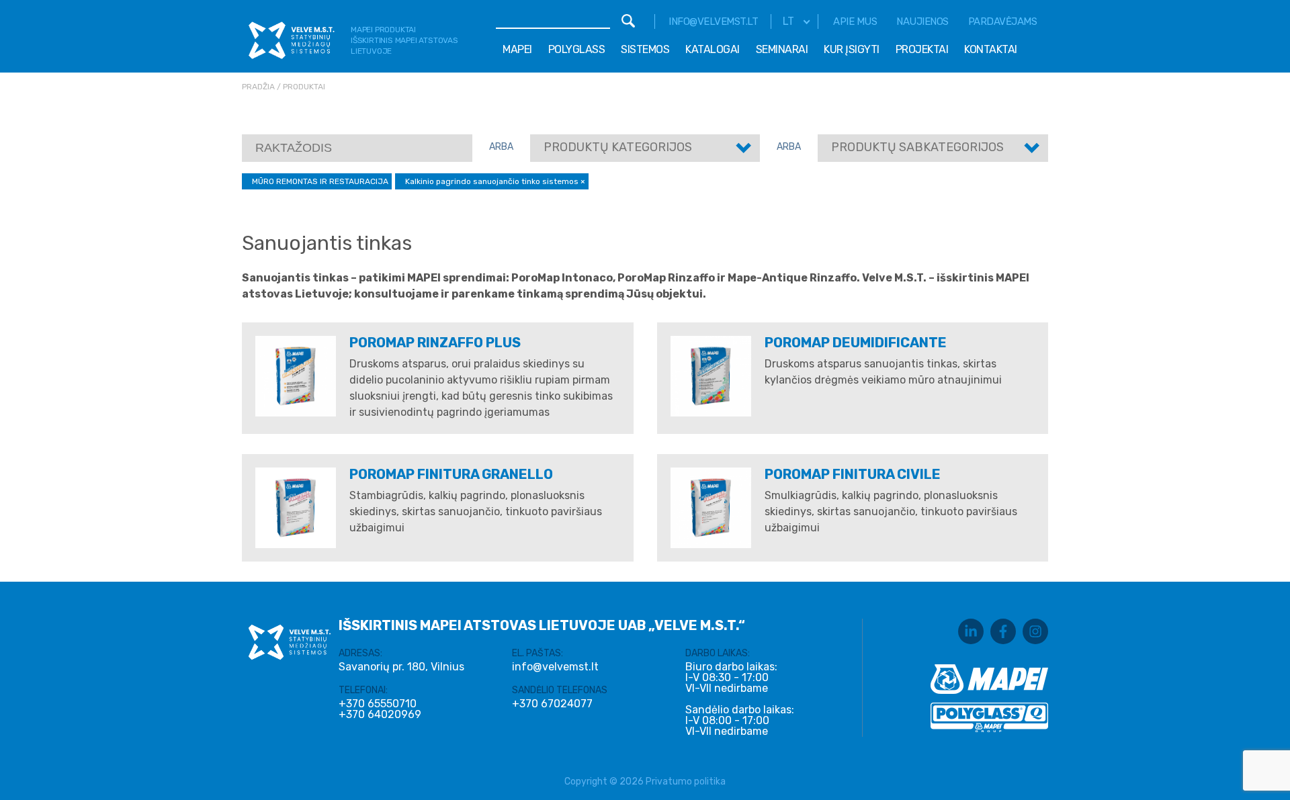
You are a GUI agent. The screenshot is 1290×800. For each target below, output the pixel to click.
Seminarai (782, 49)
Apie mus (855, 21)
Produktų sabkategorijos (917, 147)
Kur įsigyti (851, 49)
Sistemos (645, 49)
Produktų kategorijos (618, 147)
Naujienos (922, 21)
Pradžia (258, 86)
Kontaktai (990, 49)
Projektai (922, 49)
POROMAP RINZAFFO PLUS (435, 343)
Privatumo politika (686, 781)
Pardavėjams (1002, 21)
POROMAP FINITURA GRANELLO (451, 474)
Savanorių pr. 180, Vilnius (401, 666)
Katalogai (712, 49)
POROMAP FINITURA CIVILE (853, 474)
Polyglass (576, 49)
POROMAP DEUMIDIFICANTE (856, 343)
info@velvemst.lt (713, 21)
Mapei (517, 49)
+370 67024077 (552, 704)
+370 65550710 (378, 704)
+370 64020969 (380, 714)
